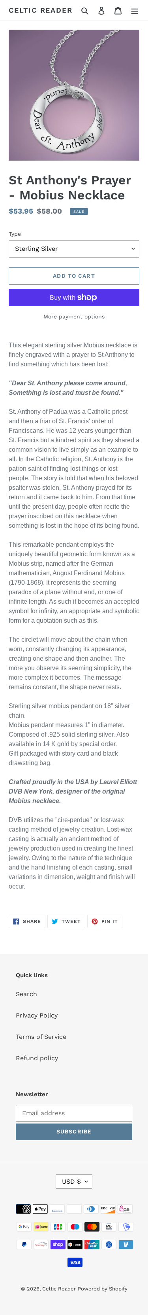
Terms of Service (41, 1036)
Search (26, 994)
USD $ (71, 1181)
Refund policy (37, 1058)
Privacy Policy (37, 1015)
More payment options (74, 316)
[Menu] (134, 10)
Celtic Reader (40, 10)
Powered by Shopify (102, 1289)
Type (15, 234)
